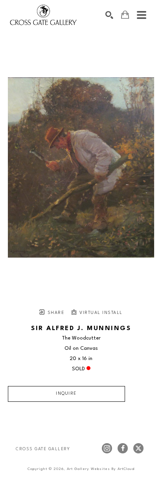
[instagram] (107, 448)
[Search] (109, 15)
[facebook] (123, 448)
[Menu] (141, 15)
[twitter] (138, 448)
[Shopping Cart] (125, 14)
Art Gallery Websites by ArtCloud (100, 469)
